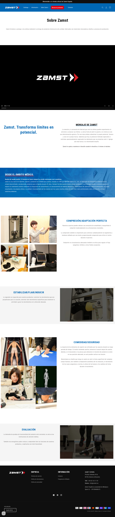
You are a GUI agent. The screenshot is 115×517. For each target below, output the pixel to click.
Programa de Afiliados (63, 479)
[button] (102, 7)
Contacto (60, 476)
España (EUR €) (9, 510)
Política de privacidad (36, 482)
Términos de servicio (36, 476)
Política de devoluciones (37, 479)
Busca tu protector (57, 7)
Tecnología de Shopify (106, 511)
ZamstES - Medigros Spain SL (96, 511)
